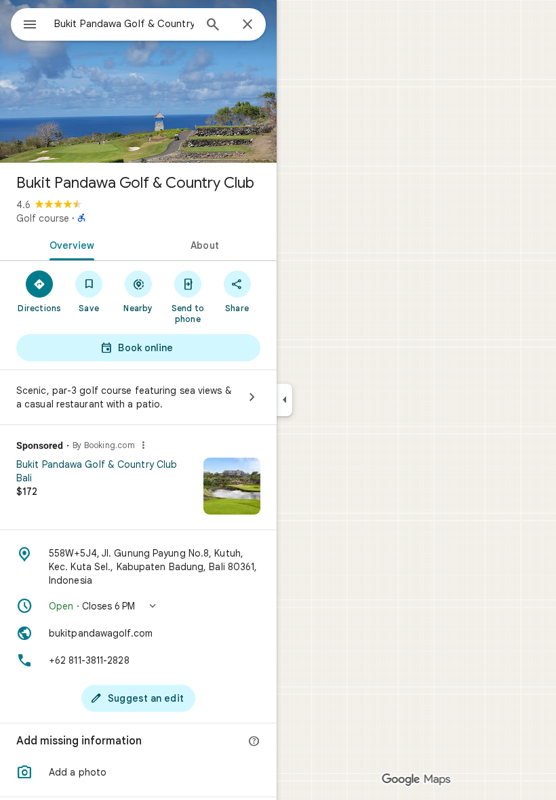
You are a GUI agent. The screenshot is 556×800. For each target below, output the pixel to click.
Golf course (42, 218)
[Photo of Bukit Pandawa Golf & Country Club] (138, 81)
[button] (138, 606)
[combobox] (124, 24)
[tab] (69, 244)
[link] (138, 491)
